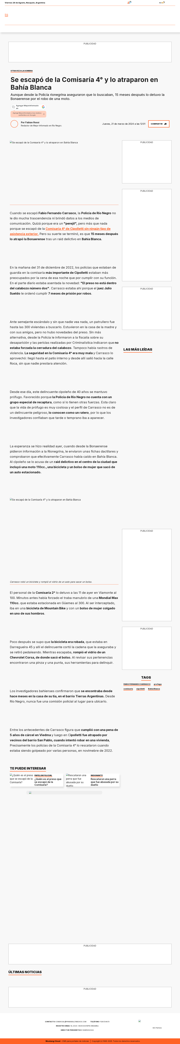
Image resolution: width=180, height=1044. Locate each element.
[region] (90, 52)
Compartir (157, 124)
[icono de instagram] (167, 15)
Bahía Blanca (154, 689)
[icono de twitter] (160, 15)
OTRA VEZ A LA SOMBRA (22, 71)
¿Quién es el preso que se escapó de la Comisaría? (47, 782)
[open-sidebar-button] (6, 15)
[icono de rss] (173, 15)
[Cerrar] (44, 114)
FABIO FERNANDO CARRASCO (136, 684)
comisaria (128, 689)
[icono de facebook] (154, 15)
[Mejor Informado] (90, 15)
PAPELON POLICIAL (43, 775)
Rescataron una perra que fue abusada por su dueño (104, 782)
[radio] (120, 3)
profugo (158, 684)
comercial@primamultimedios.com (65, 1022)
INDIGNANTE (97, 775)
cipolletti (140, 689)
